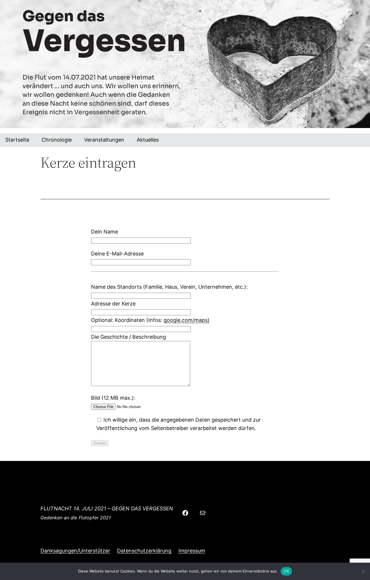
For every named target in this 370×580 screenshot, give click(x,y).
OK (286, 571)
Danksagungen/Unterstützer (75, 551)
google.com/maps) (187, 320)
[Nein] (363, 571)
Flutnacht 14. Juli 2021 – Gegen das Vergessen (106, 508)
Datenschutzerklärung (144, 551)
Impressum (191, 551)
